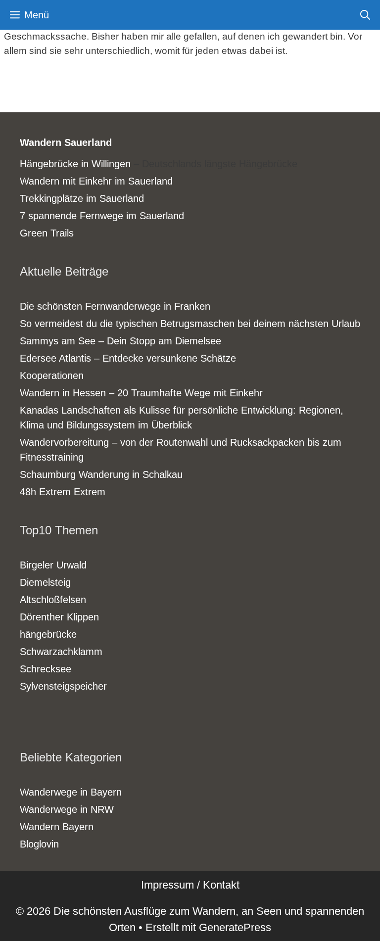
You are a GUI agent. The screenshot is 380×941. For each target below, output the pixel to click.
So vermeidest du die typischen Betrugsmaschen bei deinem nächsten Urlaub (190, 323)
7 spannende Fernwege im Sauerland (102, 215)
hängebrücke (48, 634)
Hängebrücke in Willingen (75, 163)
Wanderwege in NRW (67, 809)
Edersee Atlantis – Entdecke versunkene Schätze (128, 358)
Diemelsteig (45, 582)
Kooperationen (52, 375)
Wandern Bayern (57, 826)
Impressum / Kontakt (190, 885)
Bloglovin (39, 844)
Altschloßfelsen (53, 599)
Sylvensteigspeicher (63, 686)
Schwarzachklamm (61, 651)
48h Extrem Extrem (62, 491)
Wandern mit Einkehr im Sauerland (96, 181)
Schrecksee (45, 668)
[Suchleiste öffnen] (365, 15)
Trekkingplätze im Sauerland (82, 198)
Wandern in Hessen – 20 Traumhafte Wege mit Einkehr (141, 392)
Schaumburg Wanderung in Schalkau (101, 474)
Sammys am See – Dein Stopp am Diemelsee (120, 340)
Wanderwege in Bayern (71, 792)
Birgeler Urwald (53, 565)
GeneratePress (235, 927)
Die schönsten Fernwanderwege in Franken (115, 306)
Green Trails (47, 233)
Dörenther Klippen (59, 617)
